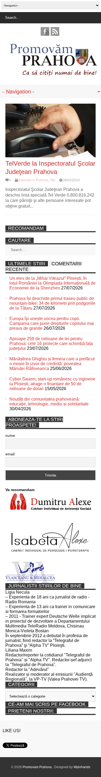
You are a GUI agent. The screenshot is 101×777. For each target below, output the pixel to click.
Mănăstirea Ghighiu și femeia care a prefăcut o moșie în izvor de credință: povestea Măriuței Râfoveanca (52, 364)
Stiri (52, 180)
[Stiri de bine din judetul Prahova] (53, 74)
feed (55, 31)
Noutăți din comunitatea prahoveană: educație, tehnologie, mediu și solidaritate (49, 401)
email (10, 454)
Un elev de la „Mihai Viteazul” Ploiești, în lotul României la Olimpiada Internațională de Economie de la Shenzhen (52, 283)
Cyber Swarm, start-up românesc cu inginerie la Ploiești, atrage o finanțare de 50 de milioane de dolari (52, 384)
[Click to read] (50, 130)
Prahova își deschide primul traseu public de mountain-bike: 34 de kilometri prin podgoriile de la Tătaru (52, 303)
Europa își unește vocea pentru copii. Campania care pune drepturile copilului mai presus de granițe (51, 323)
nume (10, 435)
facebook (45, 31)
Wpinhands (82, 767)
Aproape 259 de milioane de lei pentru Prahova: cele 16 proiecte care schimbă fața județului (51, 343)
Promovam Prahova (38, 767)
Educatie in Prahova (33, 180)
